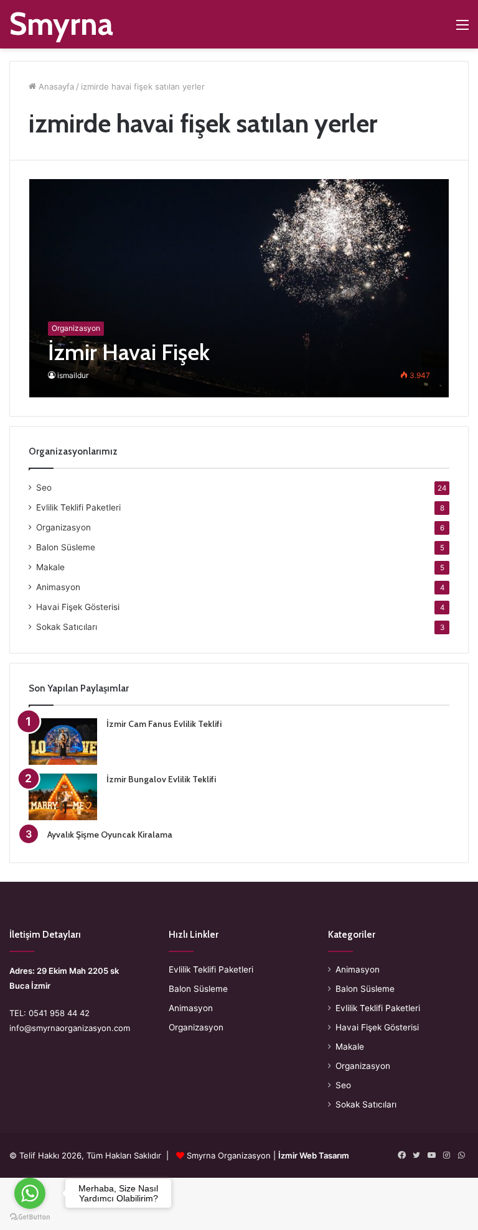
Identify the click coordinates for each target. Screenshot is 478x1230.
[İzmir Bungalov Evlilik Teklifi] (63, 797)
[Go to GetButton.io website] (30, 1217)
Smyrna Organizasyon (229, 1155)
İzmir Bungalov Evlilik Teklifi (161, 779)
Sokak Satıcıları (66, 627)
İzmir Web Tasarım (313, 1155)
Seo (44, 487)
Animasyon (58, 587)
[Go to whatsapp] (29, 1193)
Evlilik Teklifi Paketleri (78, 507)
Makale (50, 567)
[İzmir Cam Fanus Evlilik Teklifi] (63, 741)
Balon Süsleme (65, 547)
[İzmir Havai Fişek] (239, 288)
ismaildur (72, 375)
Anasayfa (55, 86)
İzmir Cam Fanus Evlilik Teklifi (164, 723)
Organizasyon (63, 527)
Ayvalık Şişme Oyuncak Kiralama (109, 834)
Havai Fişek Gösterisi (78, 607)
